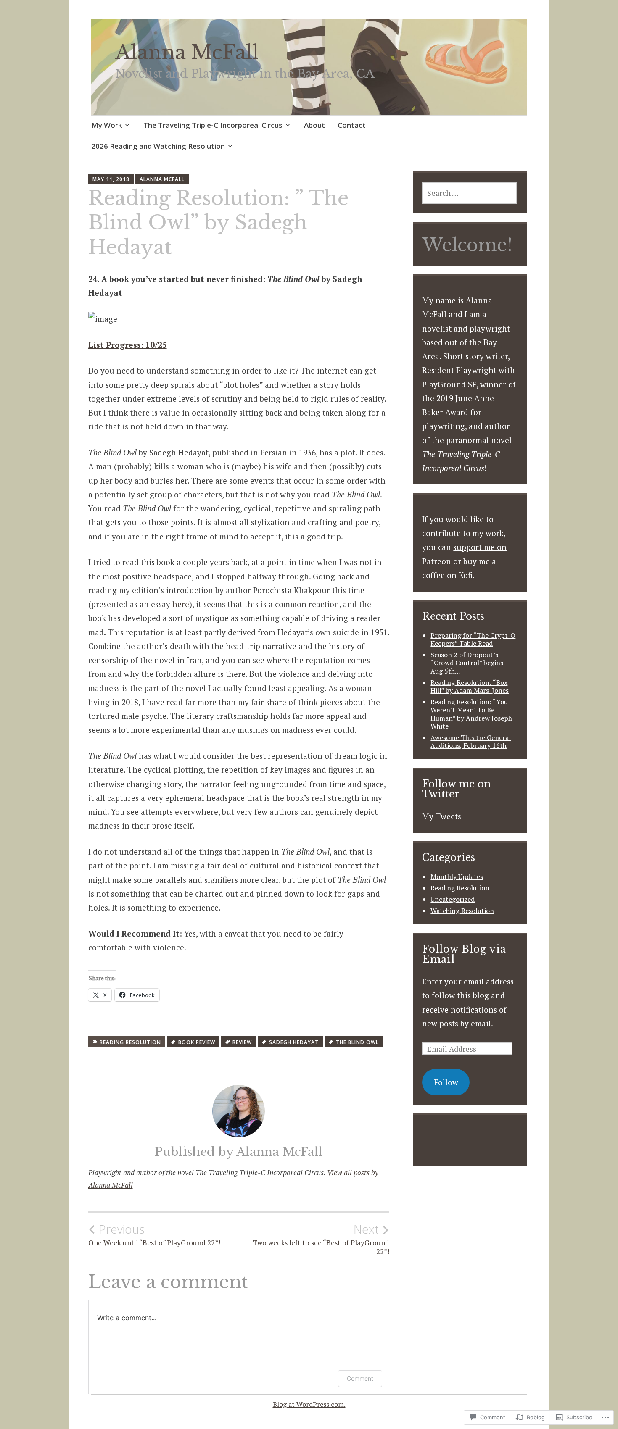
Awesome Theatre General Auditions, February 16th (470, 741)
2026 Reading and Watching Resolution (158, 146)
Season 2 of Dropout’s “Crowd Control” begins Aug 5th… (466, 662)
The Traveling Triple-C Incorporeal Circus (213, 125)
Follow (446, 1082)
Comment (360, 1378)
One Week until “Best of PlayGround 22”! (154, 1234)
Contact (352, 125)
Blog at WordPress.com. (309, 1404)
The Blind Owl (357, 1042)
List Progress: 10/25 (127, 344)
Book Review (196, 1042)
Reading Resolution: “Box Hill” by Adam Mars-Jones (469, 686)
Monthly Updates (456, 876)
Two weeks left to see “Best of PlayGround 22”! (321, 1239)
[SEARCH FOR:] (469, 193)
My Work (106, 125)
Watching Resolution (462, 910)
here (180, 604)
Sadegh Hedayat (294, 1042)
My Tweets (441, 816)
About (314, 125)
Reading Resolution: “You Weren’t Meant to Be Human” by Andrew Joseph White (471, 714)
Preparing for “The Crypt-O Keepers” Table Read (472, 639)
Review (242, 1042)
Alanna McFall (187, 52)
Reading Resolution (130, 1042)
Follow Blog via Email (464, 954)
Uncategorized (452, 899)
